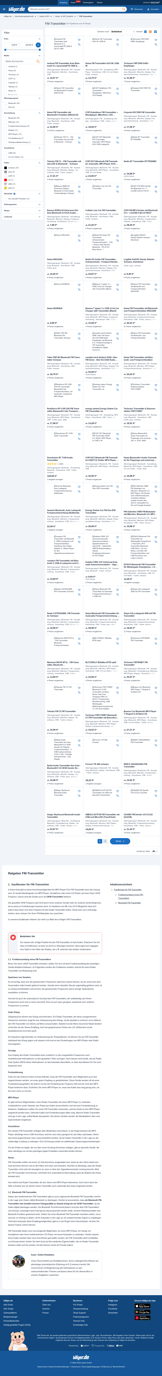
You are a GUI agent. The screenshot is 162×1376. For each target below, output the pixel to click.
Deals (75, 2)
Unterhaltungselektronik (24, 16)
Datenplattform (10, 1313)
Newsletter (113, 1313)
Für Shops (78, 1305)
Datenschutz (42, 1367)
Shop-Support (79, 1313)
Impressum (76, 1367)
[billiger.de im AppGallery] (145, 1317)
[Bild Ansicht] (155, 31)
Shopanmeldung (80, 1309)
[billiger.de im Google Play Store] (145, 1312)
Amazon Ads (79, 1321)
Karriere (46, 1309)
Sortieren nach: (103, 32)
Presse (45, 1313)
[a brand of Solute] (151, 3)
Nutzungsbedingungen (91, 1367)
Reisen (100, 3)
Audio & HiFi (44, 16)
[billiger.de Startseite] (17, 9)
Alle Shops (8, 1309)
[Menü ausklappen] (35, 16)
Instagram (112, 1305)
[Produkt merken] (79, 40)
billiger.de (8, 16)
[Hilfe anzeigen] (14, 193)
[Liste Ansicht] (145, 31)
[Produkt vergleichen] (79, 44)
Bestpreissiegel (10, 1317)
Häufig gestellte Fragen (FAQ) (17, 1325)
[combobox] (77, 9)
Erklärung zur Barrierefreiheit (113, 1367)
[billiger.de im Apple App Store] (145, 1306)
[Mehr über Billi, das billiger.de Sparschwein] (19, 1341)
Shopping (63, 3)
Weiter (119, 841)
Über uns (46, 1305)
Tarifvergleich (88, 3)
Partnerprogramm (81, 1317)
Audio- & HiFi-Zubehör (64, 16)
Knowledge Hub (80, 1325)
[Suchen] (123, 9)
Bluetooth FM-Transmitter (129, 903)
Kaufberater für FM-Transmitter (127, 890)
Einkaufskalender (11, 1321)
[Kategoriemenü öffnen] (4, 9)
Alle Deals (8, 1305)
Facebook (112, 1309)
